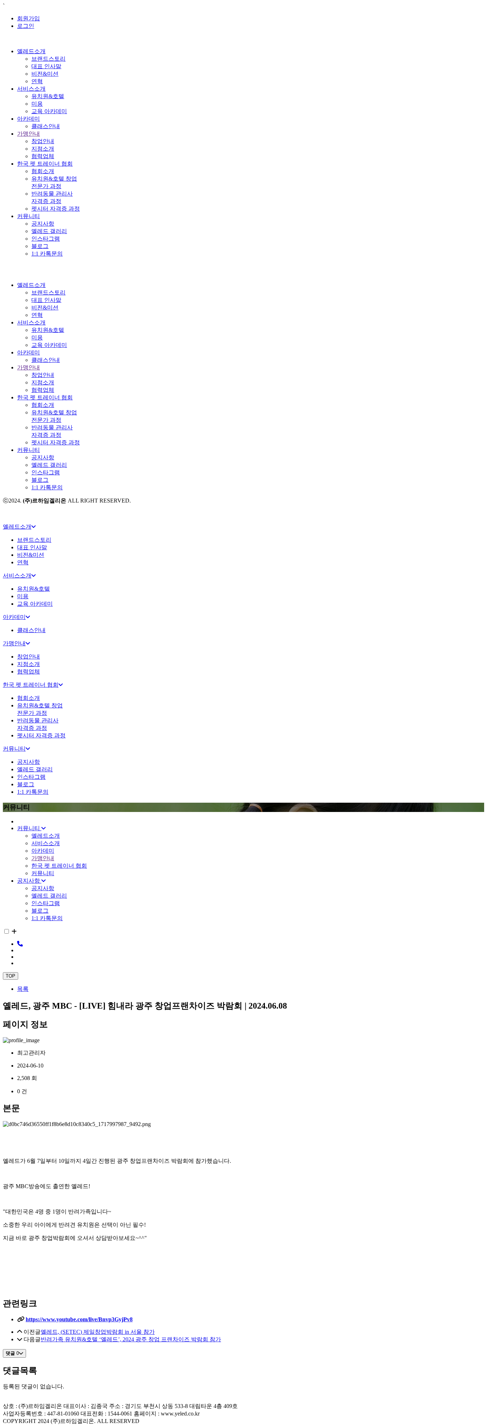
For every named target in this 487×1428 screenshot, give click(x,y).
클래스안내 (45, 126)
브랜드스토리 (48, 59)
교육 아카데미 (49, 111)
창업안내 (42, 141)
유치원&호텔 (47, 96)
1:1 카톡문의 (47, 254)
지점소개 (42, 149)
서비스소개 (31, 89)
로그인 (25, 26)
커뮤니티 (28, 216)
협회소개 (42, 171)
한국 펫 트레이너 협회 (45, 164)
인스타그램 (45, 239)
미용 (37, 104)
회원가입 (28, 18)
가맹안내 (28, 134)
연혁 (37, 81)
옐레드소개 (31, 51)
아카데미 (28, 119)
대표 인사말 (46, 66)
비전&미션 (44, 74)
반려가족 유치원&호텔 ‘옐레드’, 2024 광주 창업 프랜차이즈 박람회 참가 (131, 1339)
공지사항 (42, 224)
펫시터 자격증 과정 (55, 209)
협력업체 (42, 156)
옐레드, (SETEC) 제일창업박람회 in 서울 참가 (98, 1332)
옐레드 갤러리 (49, 231)
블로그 (39, 246)
